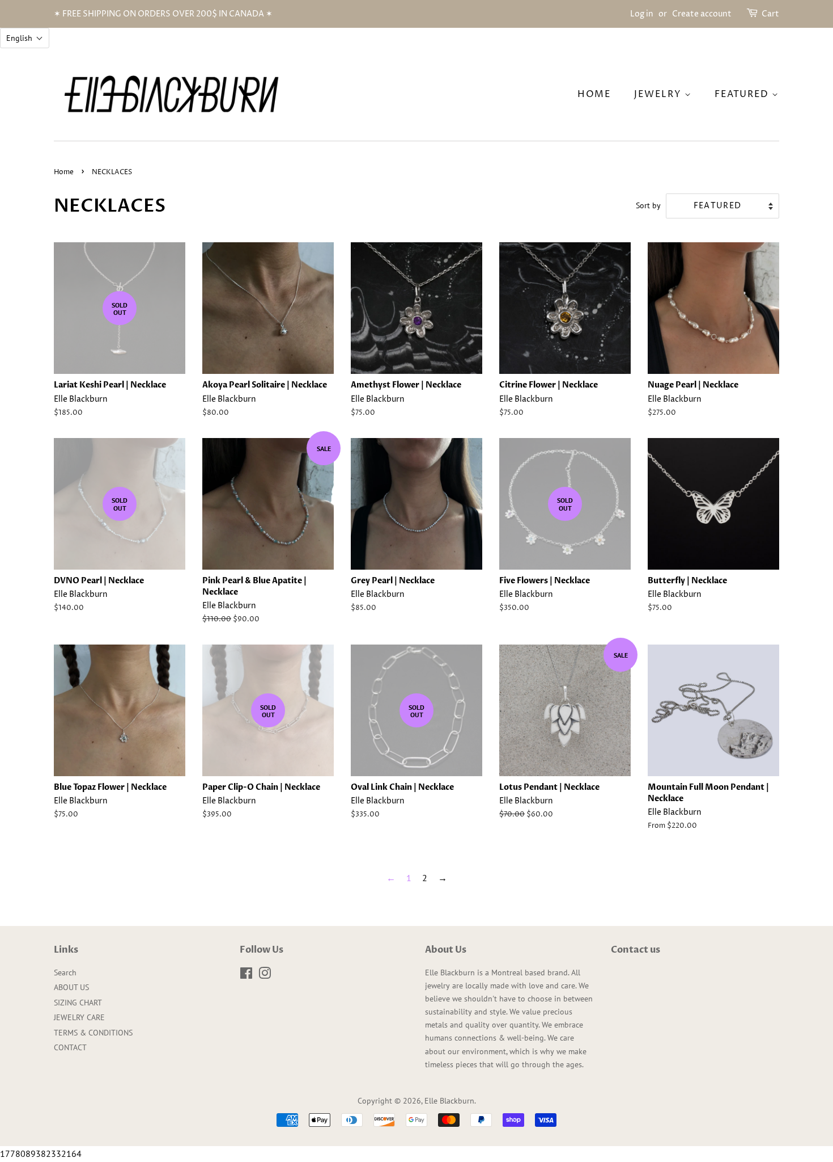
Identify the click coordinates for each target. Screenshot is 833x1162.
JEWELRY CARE (79, 1017)
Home (64, 172)
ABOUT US (71, 987)
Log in (641, 14)
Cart (770, 14)
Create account (702, 14)
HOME (594, 94)
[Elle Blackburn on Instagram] (264, 975)
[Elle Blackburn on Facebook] (246, 975)
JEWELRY (659, 94)
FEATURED (743, 94)
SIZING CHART (78, 1002)
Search (65, 972)
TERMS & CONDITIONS (93, 1033)
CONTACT (70, 1047)
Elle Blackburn (449, 1101)
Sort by (648, 205)
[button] (24, 38)
